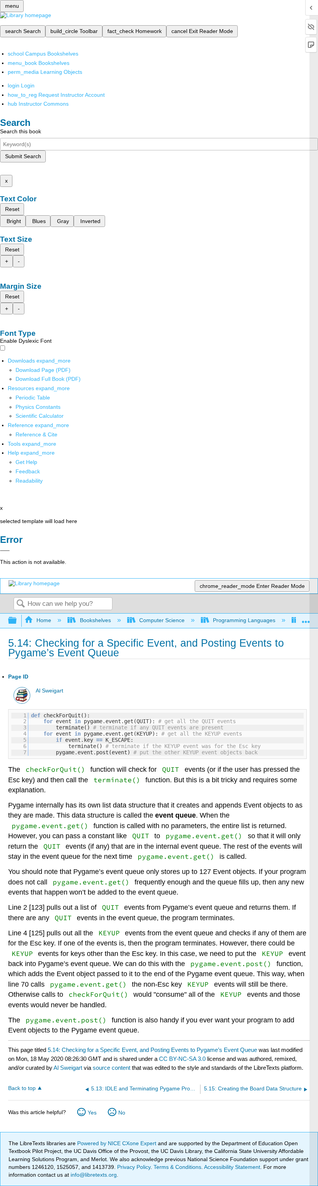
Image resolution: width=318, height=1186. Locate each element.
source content (111, 1067)
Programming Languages (244, 620)
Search (21, 604)
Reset (12, 209)
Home (44, 620)
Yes (92, 1112)
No (121, 1112)
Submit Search (23, 156)
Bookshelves (95, 620)
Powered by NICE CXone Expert (117, 1143)
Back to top (22, 1088)
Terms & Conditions (177, 1167)
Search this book (20, 131)
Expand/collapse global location (306, 618)
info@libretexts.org (93, 1175)
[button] (28, 471)
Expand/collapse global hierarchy (17, 621)
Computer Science (162, 620)
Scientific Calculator (40, 416)
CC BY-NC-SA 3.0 (182, 1058)
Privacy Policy (133, 1167)
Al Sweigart (49, 691)
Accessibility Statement (232, 1167)
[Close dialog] (5, 550)
